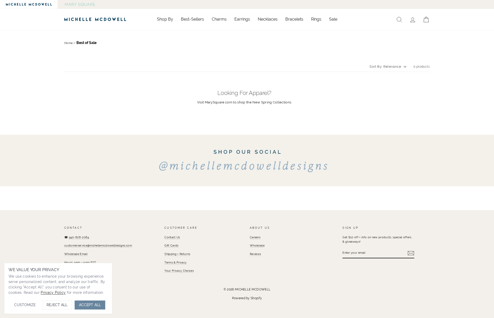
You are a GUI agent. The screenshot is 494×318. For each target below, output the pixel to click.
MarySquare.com (219, 102)
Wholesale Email (75, 253)
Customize (25, 305)
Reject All (57, 305)
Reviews (255, 253)
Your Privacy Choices (179, 270)
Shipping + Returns (177, 253)
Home (68, 43)
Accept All (90, 305)
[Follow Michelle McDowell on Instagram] (247, 160)
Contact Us (172, 237)
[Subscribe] (411, 253)
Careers (255, 237)
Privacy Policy (53, 292)
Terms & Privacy (175, 262)
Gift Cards (171, 245)
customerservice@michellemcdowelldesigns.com (98, 245)
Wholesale (257, 245)
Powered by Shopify (247, 298)
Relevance (392, 66)
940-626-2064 (79, 237)
